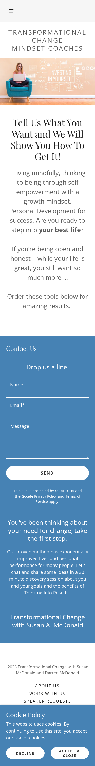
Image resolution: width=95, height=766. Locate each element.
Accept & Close (69, 753)
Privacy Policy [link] (45, 496)
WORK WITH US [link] (47, 693)
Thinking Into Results (46, 593)
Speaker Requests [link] (47, 701)
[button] (11, 11)
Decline (25, 753)
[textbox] (47, 384)
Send (47, 473)
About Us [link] (47, 686)
